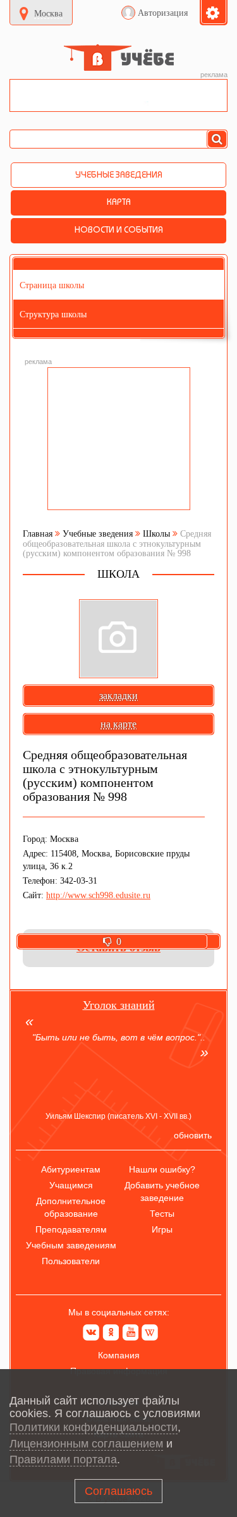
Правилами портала (63, 1459)
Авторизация (163, 13)
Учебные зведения (98, 534)
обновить (193, 1135)
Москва (48, 13)
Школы (156, 534)
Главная (37, 534)
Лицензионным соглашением (86, 1443)
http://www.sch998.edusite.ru (98, 895)
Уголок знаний (119, 1005)
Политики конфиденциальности (93, 1427)
